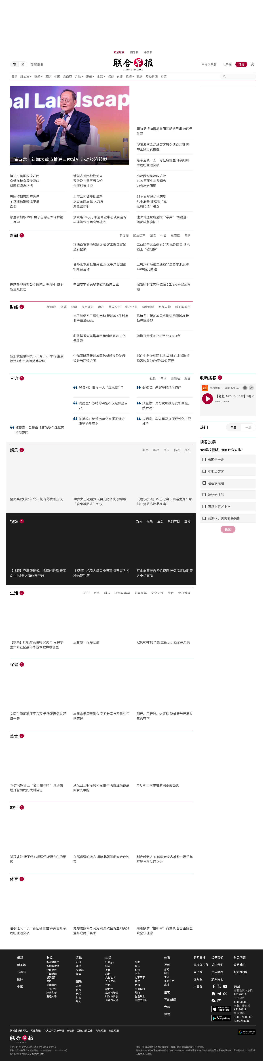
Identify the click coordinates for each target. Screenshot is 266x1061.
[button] (84, 514)
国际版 (121, 514)
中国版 (170, 514)
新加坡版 (75, 514)
